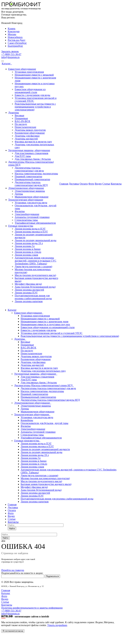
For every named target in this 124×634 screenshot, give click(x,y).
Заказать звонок (10, 51)
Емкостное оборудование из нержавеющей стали (30, 91)
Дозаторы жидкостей (26, 138)
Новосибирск (15, 37)
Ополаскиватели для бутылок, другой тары (44, 423)
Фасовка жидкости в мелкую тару (33, 141)
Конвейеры (27, 420)
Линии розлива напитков (29, 301)
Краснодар (14, 31)
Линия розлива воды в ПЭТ (30, 228)
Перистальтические (25, 127)
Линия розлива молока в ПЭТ (31, 231)
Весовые (19, 115)
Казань (11, 28)
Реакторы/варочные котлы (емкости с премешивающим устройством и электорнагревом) (35, 106)
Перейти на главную (12, 570)
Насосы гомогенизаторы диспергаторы (36, 173)
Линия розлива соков (26, 255)
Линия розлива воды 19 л (29, 243)
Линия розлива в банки (28, 249)
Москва (12, 34)
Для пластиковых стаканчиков (31, 153)
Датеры (19, 194)
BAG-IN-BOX (22, 121)
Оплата (84, 183)
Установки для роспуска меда (31, 202)
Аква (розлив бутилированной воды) (35, 286)
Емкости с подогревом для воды (32, 95)
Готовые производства (20, 225)
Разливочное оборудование (30, 133)
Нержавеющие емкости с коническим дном (44, 321)
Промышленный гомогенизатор (32, 179)
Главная (63, 183)
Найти (12, 528)
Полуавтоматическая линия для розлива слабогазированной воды (33, 297)
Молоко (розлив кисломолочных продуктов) (45, 478)
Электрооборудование (27, 214)
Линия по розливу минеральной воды (35, 240)
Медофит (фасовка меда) (28, 284)
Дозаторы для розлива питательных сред (43, 371)
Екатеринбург (15, 46)
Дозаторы (13, 112)
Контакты (116, 183)
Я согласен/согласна (13, 631)
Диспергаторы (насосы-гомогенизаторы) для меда (29, 169)
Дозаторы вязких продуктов (30, 130)
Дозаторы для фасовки (27, 135)
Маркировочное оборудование (31, 196)
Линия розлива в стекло (28, 252)
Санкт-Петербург (17, 43)
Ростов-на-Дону (16, 40)
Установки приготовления (29, 72)
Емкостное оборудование (22, 69)
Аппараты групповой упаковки (32, 217)
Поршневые (21, 118)
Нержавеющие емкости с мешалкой (34, 74)
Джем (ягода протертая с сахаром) (33, 266)
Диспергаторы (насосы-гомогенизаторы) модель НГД (31, 184)
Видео (98, 183)
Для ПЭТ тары (23, 156)
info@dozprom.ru (10, 57)
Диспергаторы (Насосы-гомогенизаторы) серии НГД (44, 385)
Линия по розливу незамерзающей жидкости (45, 449)
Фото (91, 183)
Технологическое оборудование (25, 199)
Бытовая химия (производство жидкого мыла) (46, 484)
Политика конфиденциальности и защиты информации (32, 607)
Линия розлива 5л (25, 246)
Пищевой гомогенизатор (28, 176)
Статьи (106, 183)
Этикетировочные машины (30, 191)
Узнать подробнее (57, 625)
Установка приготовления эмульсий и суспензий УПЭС (52, 333)
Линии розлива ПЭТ (26, 292)
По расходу (21, 124)
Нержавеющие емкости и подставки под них (45, 324)
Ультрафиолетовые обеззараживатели (35, 223)
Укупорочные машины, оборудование (29, 150)
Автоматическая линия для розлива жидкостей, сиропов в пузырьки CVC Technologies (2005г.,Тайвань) (35, 260)
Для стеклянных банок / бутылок (33, 159)
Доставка (74, 183)
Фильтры (20, 211)
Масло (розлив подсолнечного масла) (35, 275)
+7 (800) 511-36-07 (11, 54)
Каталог (7, 63)
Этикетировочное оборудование (26, 188)
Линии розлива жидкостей (29, 289)
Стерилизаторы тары (26, 220)
